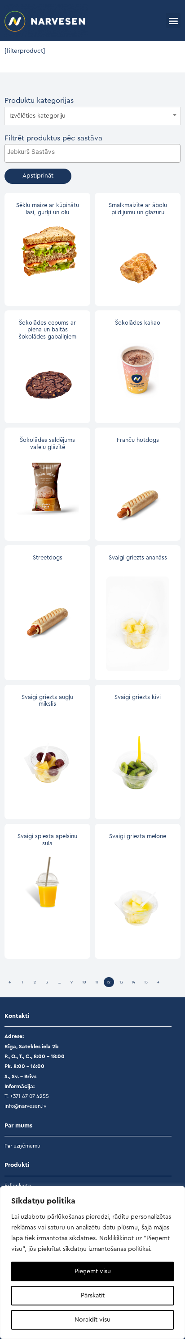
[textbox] (92, 116)
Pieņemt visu (93, 1271)
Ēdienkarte (17, 1185)
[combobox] (92, 116)
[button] (173, 20)
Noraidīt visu (92, 1320)
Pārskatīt (93, 1295)
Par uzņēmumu (22, 1145)
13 (121, 982)
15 (146, 982)
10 (84, 982)
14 (133, 982)
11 (96, 982)
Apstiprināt (37, 176)
